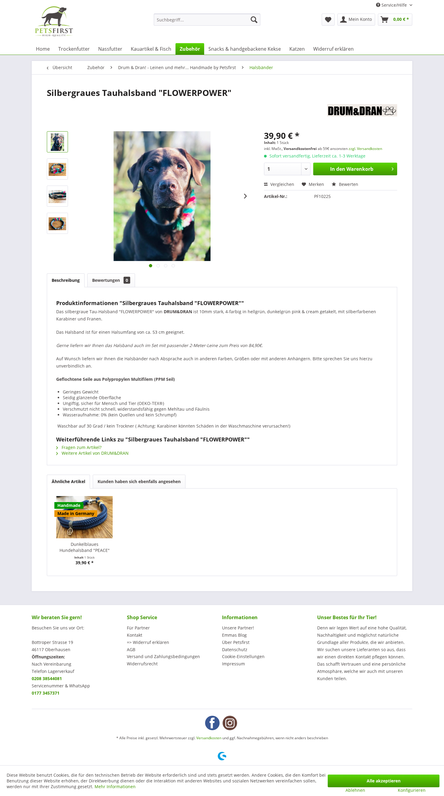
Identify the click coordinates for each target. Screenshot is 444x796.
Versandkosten (208, 737)
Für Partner (138, 628)
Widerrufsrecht (142, 664)
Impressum (233, 664)
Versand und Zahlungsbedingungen (163, 656)
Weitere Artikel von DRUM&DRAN (94, 453)
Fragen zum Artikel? (80, 447)
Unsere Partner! (238, 628)
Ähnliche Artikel (68, 481)
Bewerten (348, 184)
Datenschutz (234, 649)
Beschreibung (66, 280)
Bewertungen (110, 280)
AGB (131, 649)
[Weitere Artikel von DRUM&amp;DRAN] (362, 114)
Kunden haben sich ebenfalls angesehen (139, 481)
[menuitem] (207, 20)
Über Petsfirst (235, 642)
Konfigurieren (412, 790)
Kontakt (134, 635)
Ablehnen (355, 790)
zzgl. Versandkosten (365, 148)
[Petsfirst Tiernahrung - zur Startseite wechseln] (54, 21)
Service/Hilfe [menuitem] (394, 5)
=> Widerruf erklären (148, 642)
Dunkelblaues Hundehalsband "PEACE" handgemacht (85, 547)
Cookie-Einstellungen (243, 656)
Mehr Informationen (115, 786)
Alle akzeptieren (384, 781)
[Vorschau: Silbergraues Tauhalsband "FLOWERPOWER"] (57, 141)
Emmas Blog (234, 635)
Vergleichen (281, 184)
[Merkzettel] (328, 20)
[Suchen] (254, 20)
